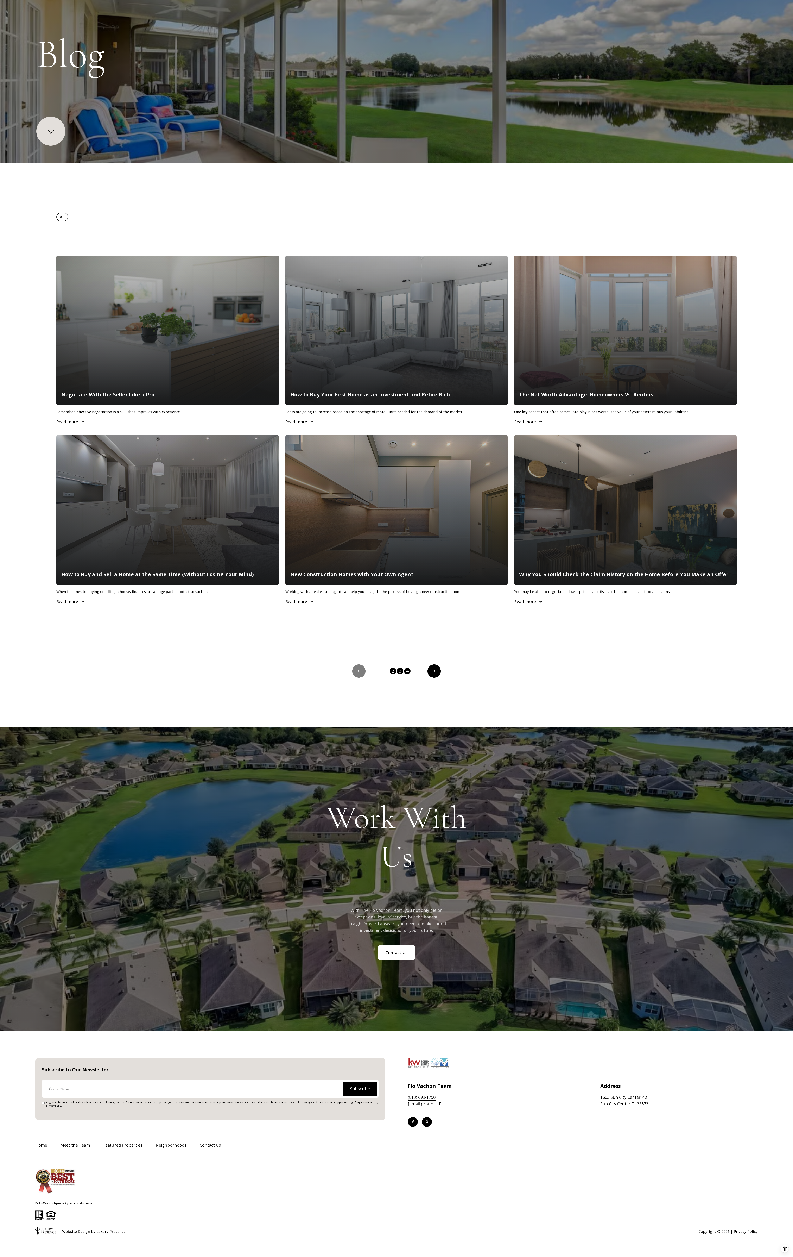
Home (41, 1145)
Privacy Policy (54, 1105)
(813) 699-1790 (422, 1097)
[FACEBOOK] (413, 1122)
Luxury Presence (111, 1231)
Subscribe (360, 1089)
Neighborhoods (171, 1145)
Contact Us (396, 952)
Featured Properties (122, 1145)
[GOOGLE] (427, 1122)
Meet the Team (75, 1145)
